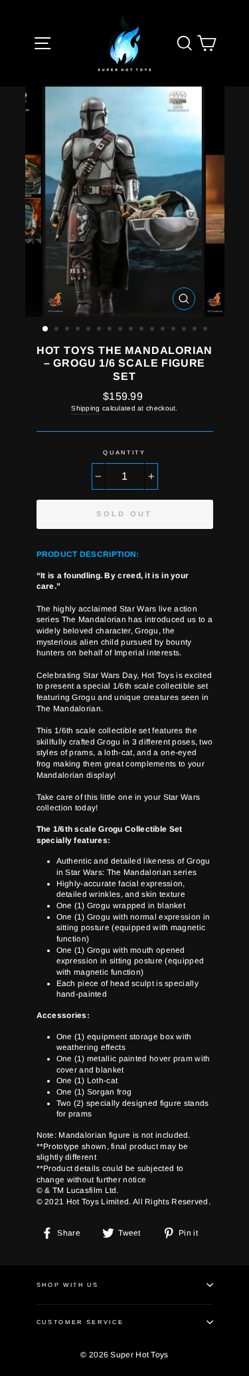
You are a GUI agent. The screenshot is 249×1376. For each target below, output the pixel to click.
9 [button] (132, 330)
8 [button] (121, 330)
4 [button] (79, 330)
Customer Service (80, 1322)
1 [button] (45, 329)
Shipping (85, 408)
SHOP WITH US (68, 1285)
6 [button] (100, 330)
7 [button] (111, 330)
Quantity (124, 452)
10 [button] (142, 330)
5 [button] (89, 330)
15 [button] (196, 330)
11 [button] (153, 330)
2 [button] (57, 330)
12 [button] (164, 330)
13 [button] (174, 330)
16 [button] (206, 330)
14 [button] (185, 330)
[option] (125, 201)
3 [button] (68, 330)
